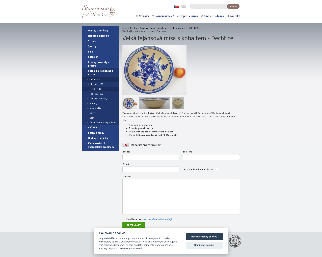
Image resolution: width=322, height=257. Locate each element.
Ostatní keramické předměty (103, 122)
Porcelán (93, 57)
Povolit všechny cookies (204, 236)
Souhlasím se (149, 219)
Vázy (92, 117)
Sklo (90, 52)
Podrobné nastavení (131, 248)
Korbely (93, 103)
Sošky (92, 113)
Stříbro (92, 41)
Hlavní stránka (129, 28)
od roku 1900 (97, 93)
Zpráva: (126, 176)
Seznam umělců (164, 16)
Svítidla (92, 127)
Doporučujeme (189, 16)
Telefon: (187, 151)
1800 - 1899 (96, 89)
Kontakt (235, 16)
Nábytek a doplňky (99, 36)
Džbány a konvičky (98, 98)
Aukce (220, 16)
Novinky (144, 16)
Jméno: (126, 151)
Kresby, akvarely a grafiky (98, 64)
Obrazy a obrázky (98, 30)
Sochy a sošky (96, 133)
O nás (207, 16)
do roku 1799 (97, 84)
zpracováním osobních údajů (157, 219)
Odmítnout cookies (204, 245)
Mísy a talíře (95, 108)
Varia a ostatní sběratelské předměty (101, 145)
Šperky (92, 46)
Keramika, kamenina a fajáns (100, 72)
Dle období (95, 79)
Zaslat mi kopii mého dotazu (199, 169)
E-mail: (126, 164)
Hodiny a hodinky (98, 138)
